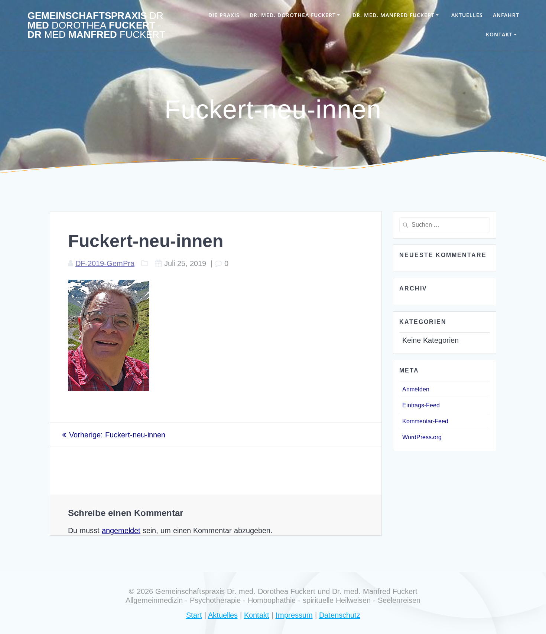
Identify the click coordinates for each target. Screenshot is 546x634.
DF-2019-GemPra (104, 263)
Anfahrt (506, 15)
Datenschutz (339, 615)
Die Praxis (224, 15)
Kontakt (499, 34)
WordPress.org (422, 437)
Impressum (294, 615)
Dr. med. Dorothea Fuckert (293, 15)
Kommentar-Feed (425, 421)
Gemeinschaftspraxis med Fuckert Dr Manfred (96, 25)
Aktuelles (467, 15)
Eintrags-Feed (421, 405)
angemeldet (121, 530)
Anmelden (415, 389)
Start (194, 615)
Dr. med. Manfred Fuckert (393, 15)
